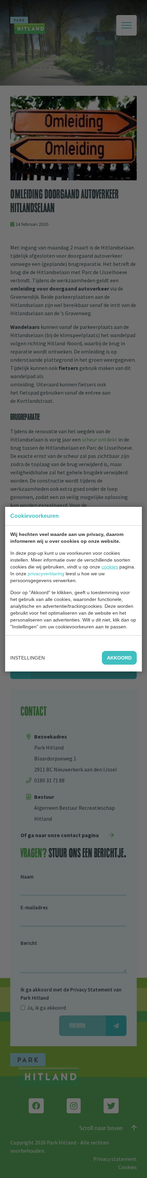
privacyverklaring (46, 573)
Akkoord (119, 658)
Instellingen (27, 658)
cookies (110, 566)
